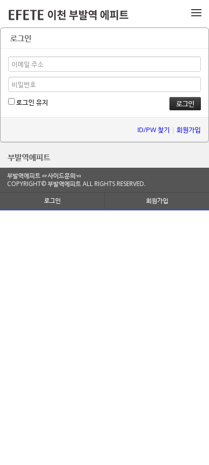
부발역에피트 (29, 157)
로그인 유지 (31, 102)
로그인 (52, 200)
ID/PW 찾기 (153, 129)
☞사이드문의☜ (61, 175)
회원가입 (189, 129)
